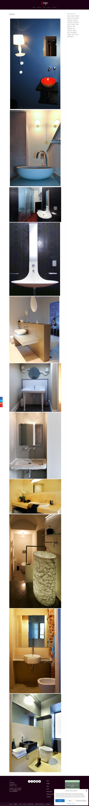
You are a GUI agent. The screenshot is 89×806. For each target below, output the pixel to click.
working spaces (70, 36)
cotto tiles (77, 18)
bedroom (69, 18)
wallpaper (69, 34)
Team (44, 7)
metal (74, 26)
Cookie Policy (69, 803)
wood (77, 34)
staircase (74, 30)
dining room (75, 20)
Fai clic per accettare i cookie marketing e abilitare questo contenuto (72, 785)
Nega (70, 800)
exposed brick (70, 22)
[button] (86, 790)
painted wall (69, 28)
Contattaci (48, 796)
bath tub (77, 15)
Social (48, 7)
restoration (69, 30)
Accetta (60, 800)
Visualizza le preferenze (81, 800)
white (73, 34)
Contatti (54, 7)
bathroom (72, 15)
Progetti (39, 7)
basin (68, 15)
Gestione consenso (50, 794)
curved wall (69, 20)
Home (34, 7)
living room (69, 26)
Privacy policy (49, 791)
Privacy (73, 803)
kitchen (77, 24)
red (73, 28)
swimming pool (73, 32)
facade (68, 24)
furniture (72, 24)
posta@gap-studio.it (16, 789)
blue (73, 18)
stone (68, 32)
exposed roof (76, 22)
